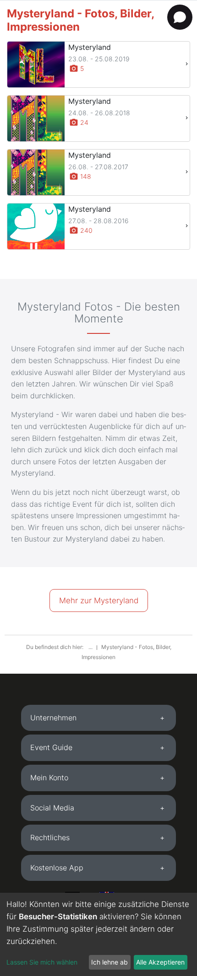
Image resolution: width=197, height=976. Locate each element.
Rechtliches (50, 837)
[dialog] (98, 934)
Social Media (52, 807)
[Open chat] (179, 17)
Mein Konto (49, 777)
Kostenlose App (56, 867)
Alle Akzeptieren (160, 962)
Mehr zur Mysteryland (98, 600)
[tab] (98, 718)
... (91, 647)
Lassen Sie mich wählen (41, 962)
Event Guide (51, 747)
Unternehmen (53, 717)
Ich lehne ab (109, 962)
